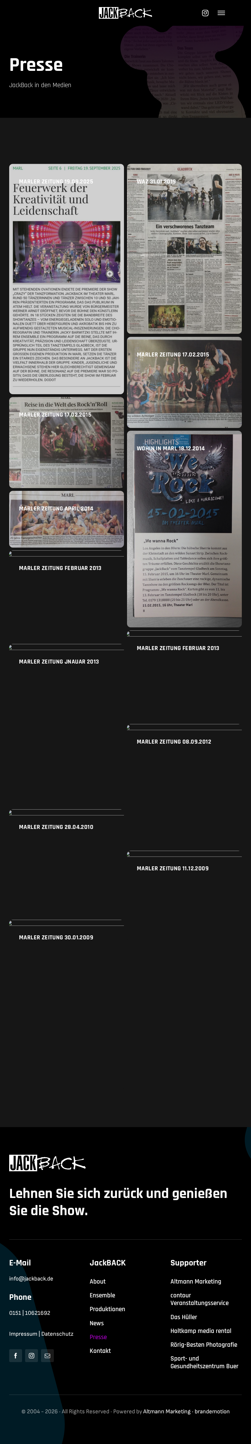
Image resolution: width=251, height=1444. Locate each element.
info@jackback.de (31, 1278)
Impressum (23, 1334)
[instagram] (31, 1355)
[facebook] (15, 1355)
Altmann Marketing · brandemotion (186, 1411)
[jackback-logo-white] (125, 10)
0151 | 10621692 (29, 1313)
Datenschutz (57, 1334)
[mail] (47, 1355)
